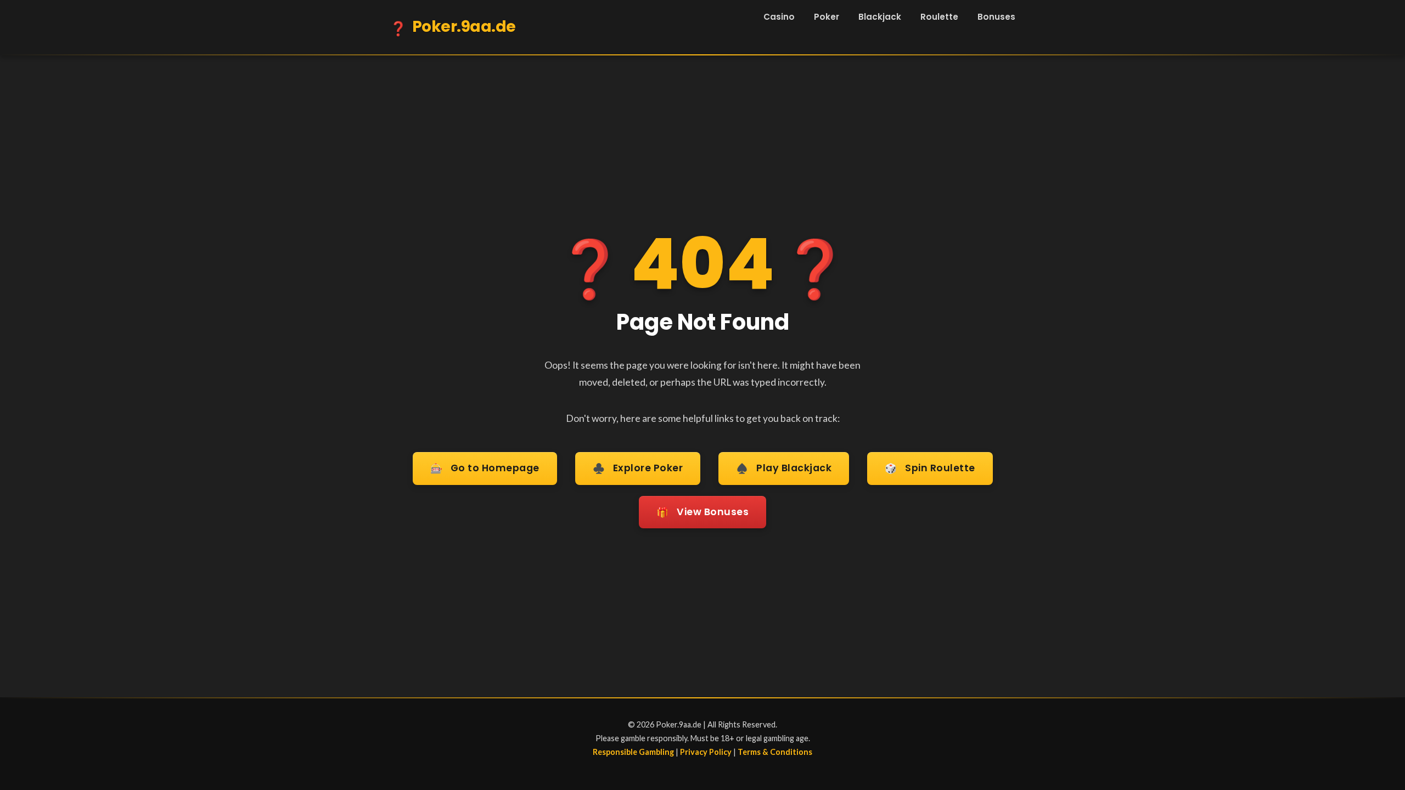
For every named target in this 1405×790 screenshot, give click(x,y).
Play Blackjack (783, 468)
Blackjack (879, 16)
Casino (779, 16)
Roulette (939, 16)
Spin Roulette (930, 468)
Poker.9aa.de (453, 27)
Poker (826, 16)
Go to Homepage (484, 468)
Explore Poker (638, 468)
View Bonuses (702, 512)
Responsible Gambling (633, 752)
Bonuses (996, 16)
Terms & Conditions (775, 752)
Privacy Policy (706, 752)
